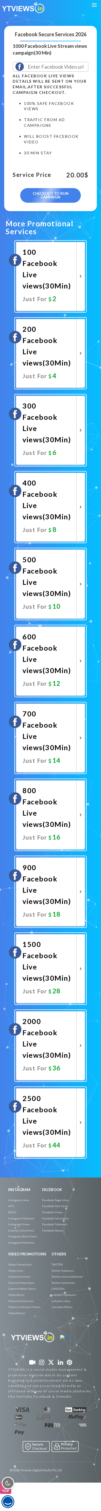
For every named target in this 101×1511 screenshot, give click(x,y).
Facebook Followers (54, 1224)
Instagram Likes (18, 1200)
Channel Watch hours (22, 1288)
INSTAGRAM (19, 1189)
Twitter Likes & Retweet (67, 1276)
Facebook (52, 1189)
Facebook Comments (55, 1218)
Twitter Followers (62, 1270)
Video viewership (19, 1264)
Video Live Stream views (24, 1307)
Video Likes (15, 1270)
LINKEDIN (58, 1288)
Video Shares (16, 1313)
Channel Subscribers (21, 1282)
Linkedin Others (61, 1307)
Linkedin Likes (60, 1301)
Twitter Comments (63, 1282)
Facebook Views (52, 1212)
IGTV (11, 1206)
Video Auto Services (21, 1301)
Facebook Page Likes (55, 1200)
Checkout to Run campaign (50, 195)
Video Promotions (27, 1254)
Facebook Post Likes (55, 1206)
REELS (12, 1212)
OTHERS (58, 1254)
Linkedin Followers (63, 1294)
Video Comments (19, 1276)
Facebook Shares (52, 1230)
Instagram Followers (21, 1218)
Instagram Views (19, 1224)
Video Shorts (16, 1294)
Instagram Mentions (21, 1242)
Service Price (32, 175)
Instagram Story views (22, 1236)
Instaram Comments (21, 1230)
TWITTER (57, 1264)
